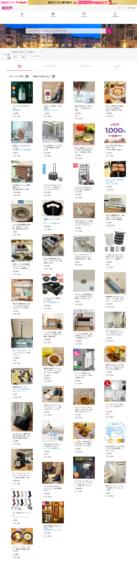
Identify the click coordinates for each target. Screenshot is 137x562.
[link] (22, 92)
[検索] (108, 31)
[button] (6, 54)
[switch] (26, 76)
